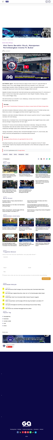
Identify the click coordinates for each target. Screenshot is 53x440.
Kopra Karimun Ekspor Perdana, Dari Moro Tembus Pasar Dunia (37, 201)
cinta (5, 323)
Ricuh (27, 154)
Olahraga (11, 42)
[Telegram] (36, 432)
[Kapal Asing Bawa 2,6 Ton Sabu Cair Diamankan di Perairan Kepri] (43, 222)
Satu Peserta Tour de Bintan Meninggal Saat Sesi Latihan (18, 308)
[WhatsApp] (30, 432)
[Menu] (3, 1)
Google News (21, 150)
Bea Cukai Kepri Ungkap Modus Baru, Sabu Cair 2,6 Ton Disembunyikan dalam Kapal (25, 293)
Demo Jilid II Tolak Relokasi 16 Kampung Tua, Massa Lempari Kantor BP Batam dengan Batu (26, 106)
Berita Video (5, 42)
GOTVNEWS (7, 50)
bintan (5, 325)
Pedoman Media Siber (28, 429)
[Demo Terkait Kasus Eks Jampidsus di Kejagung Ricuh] (26, 169)
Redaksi (19, 429)
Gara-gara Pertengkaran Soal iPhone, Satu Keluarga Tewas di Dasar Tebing (23, 304)
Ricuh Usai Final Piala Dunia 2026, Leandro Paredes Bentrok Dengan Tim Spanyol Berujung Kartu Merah (43, 176)
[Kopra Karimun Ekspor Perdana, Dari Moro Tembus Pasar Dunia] (26, 222)
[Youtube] (28, 432)
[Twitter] (20, 432)
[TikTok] (33, 432)
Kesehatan (6, 318)
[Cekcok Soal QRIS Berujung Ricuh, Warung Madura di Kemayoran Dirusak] (26, 184)
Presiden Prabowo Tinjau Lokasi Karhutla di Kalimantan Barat (12, 201)
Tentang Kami (13, 429)
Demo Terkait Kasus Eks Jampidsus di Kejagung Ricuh (26, 175)
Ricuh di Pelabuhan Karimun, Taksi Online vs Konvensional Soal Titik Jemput (42, 182)
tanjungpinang (7, 316)
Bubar (10, 154)
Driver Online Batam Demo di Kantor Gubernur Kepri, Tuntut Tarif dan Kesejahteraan (9, 191)
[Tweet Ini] (41, 159)
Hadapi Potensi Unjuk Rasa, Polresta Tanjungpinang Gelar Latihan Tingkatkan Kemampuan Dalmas (9, 176)
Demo (15, 154)
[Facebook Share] (38, 159)
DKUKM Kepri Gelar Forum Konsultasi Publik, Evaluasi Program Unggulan (22, 297)
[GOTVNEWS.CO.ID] (7, 1)
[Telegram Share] (47, 159)
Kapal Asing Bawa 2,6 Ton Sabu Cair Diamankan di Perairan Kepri (13, 205)
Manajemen (21, 154)
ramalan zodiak (7, 321)
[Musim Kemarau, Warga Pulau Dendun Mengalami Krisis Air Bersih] (43, 237)
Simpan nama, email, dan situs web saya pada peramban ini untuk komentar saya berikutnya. (25, 275)
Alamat (41, 429)
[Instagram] (25, 432)
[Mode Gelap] (46, 1)
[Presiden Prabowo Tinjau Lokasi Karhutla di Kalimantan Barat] (9, 222)
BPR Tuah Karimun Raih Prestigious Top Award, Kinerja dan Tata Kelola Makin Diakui (25, 289)
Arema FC (5, 154)
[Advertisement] (26, 16)
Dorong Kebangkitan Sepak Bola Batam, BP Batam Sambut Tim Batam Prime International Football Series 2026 (38, 206)
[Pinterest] (23, 432)
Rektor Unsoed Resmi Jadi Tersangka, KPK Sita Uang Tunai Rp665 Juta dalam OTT (13, 210)
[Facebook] (18, 432)
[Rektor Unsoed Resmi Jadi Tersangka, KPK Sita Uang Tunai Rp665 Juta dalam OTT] (26, 237)
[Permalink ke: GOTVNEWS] (3, 51)
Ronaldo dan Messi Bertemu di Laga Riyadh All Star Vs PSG (18, 139)
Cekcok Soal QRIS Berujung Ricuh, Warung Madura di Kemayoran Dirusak (25, 191)
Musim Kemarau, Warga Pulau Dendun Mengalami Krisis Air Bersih (38, 210)
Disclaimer (36, 429)
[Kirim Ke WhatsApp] (50, 159)
